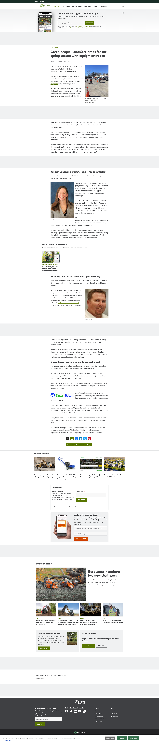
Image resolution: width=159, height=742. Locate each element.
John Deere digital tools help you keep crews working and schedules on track (51, 269)
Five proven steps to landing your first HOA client (113, 476)
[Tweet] (85, 438)
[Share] (76, 438)
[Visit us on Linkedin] (75, 711)
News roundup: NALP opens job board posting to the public (91, 476)
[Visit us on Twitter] (71, 711)
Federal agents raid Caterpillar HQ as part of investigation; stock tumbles (44, 477)
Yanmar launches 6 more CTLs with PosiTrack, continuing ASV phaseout (45, 622)
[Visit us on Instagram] (84, 711)
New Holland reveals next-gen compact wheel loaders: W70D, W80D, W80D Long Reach (68, 622)
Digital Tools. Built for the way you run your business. (100, 639)
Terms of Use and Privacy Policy (83, 26)
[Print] (67, 438)
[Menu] (36, 6)
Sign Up (39, 724)
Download (44, 648)
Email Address (80, 491)
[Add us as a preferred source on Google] (72, 438)
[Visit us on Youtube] (79, 711)
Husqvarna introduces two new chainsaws (104, 573)
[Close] (156, 738)
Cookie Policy (8, 740)
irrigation (54, 84)
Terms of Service (82, 27)
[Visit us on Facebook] (66, 711)
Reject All (121, 738)
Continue (81, 500)
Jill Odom (53, 60)
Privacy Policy (73, 27)
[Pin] (89, 438)
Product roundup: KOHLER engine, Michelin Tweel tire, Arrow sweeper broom (66, 477)
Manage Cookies (110, 738)
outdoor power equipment (68, 303)
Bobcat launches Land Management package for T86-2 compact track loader (90, 622)
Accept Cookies (133, 738)
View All (101, 646)
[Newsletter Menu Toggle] (123, 6)
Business (54, 48)
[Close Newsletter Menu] (123, 13)
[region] (79, 738)
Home (89, 568)
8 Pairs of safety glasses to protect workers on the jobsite (113, 621)
